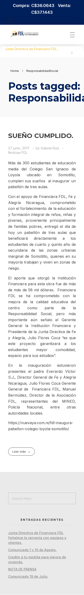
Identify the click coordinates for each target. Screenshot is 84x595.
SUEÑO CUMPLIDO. (40, 136)
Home (14, 71)
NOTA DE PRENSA (22, 569)
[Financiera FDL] (33, 34)
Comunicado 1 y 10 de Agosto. (28, 49)
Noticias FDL (17, 153)
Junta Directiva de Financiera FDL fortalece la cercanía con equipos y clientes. (37, 538)
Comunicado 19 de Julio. (28, 576)
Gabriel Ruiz (50, 148)
